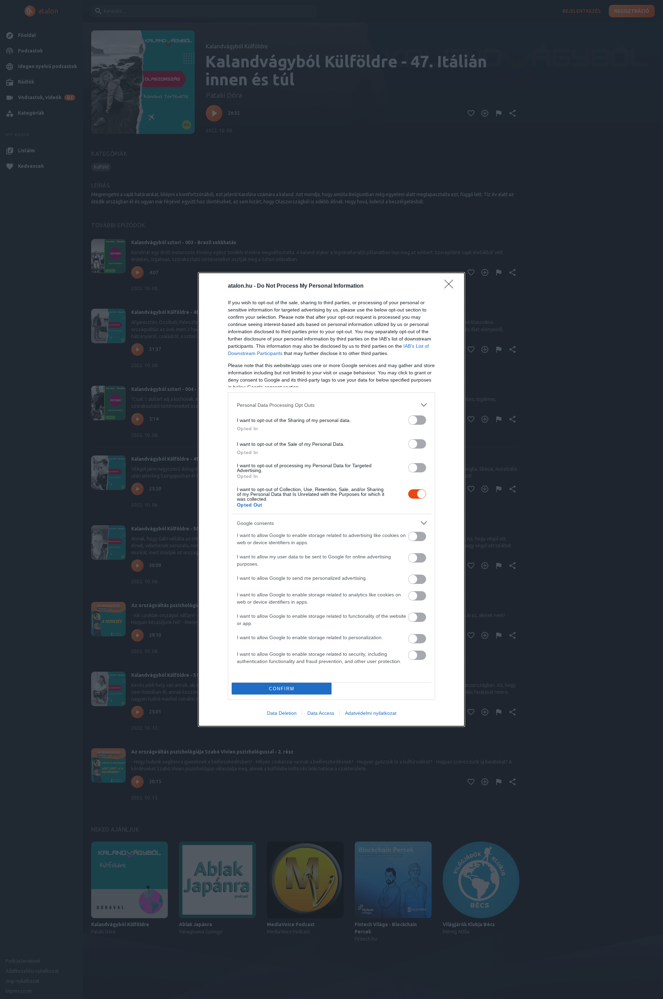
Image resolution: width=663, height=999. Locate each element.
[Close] (451, 286)
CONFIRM (282, 688)
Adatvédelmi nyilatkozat (370, 713)
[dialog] (331, 499)
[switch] (417, 420)
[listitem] (331, 405)
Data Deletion (282, 713)
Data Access (320, 713)
